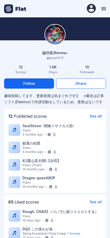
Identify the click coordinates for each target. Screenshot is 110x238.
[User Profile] (91, 9)
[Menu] (103, 8)
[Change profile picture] (55, 35)
